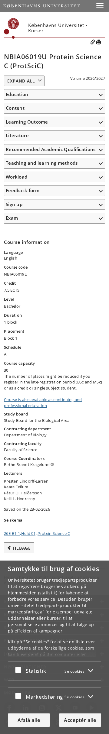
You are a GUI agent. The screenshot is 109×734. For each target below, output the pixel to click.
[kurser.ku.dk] (11, 28)
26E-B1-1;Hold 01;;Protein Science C (37, 533)
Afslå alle (29, 720)
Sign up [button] (14, 204)
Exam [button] (12, 218)
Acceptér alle (80, 720)
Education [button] (17, 94)
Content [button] (15, 108)
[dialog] (54, 647)
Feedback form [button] (22, 190)
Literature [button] (17, 135)
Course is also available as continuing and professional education (43, 402)
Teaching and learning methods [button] (42, 163)
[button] (100, 5)
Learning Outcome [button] (27, 122)
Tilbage (21, 548)
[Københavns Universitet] (41, 6)
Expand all (21, 81)
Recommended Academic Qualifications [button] (51, 149)
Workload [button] (16, 177)
